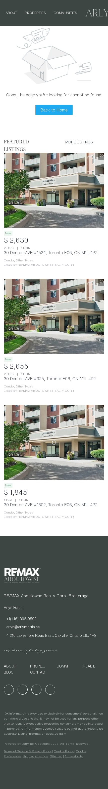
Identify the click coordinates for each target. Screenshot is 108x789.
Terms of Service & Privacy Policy (27, 751)
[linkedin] (23, 690)
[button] (14, 666)
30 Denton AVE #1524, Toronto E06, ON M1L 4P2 (50, 253)
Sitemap (56, 756)
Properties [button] (35, 13)
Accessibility (74, 756)
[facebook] (9, 690)
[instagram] (36, 690)
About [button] (11, 13)
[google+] (50, 690)
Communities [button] (65, 13)
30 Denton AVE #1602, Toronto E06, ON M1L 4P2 (50, 505)
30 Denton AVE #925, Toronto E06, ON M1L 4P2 (50, 379)
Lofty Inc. (28, 743)
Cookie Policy (64, 751)
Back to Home (54, 110)
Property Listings (35, 756)
